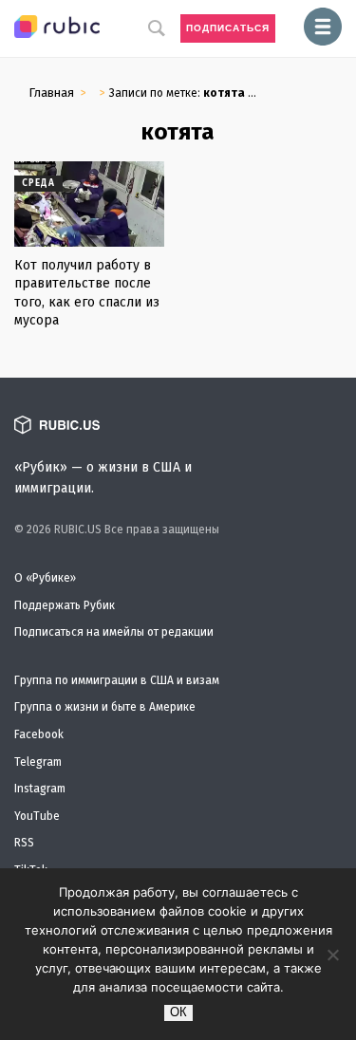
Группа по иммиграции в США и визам (116, 680)
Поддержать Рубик (64, 605)
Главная (51, 92)
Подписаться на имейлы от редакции (114, 632)
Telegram (38, 762)
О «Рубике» (45, 578)
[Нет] (332, 954)
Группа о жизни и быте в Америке (105, 707)
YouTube (37, 816)
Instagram (40, 788)
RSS (24, 842)
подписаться (228, 28)
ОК (178, 1012)
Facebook (39, 734)
